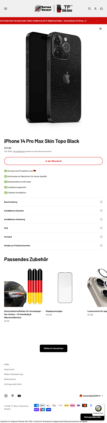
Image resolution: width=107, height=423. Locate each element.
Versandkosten (19, 151)
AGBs (6, 364)
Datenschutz (10, 379)
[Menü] (102, 405)
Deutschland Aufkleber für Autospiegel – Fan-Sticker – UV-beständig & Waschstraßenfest (23, 314)
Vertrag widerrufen (13, 384)
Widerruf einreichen (53, 348)
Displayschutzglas (54, 311)
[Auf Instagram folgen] (6, 396)
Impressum (9, 369)
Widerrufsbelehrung (13, 374)
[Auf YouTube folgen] (19, 396)
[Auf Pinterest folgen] (12, 396)
